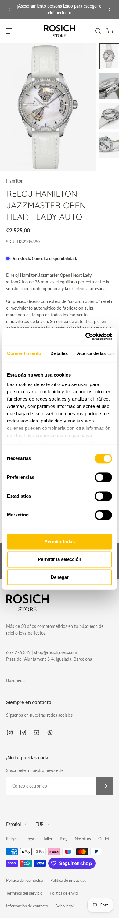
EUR (39, 824)
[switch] (103, 477)
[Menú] (10, 31)
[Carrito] (109, 31)
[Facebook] (23, 732)
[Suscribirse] (104, 786)
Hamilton (14, 180)
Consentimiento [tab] (24, 353)
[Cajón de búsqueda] (98, 31)
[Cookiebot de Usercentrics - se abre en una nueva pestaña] (85, 336)
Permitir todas (60, 541)
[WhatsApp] (50, 732)
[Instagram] (9, 732)
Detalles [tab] (59, 353)
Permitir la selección (59, 559)
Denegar (60, 577)
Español (13, 824)
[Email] (36, 732)
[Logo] (59, 31)
